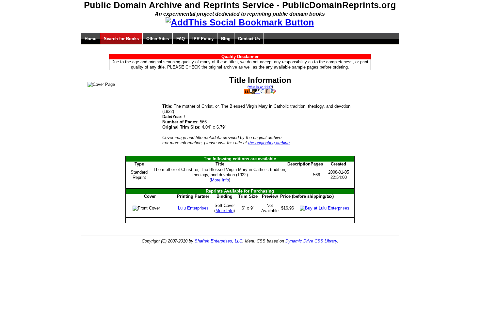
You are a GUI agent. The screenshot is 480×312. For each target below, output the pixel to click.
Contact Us (249, 38)
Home (90, 38)
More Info (220, 180)
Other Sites (157, 38)
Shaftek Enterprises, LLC (218, 241)
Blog (226, 38)
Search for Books (121, 38)
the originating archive (269, 142)
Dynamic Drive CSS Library (311, 241)
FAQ (180, 38)
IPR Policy (203, 38)
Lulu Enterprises (193, 208)
